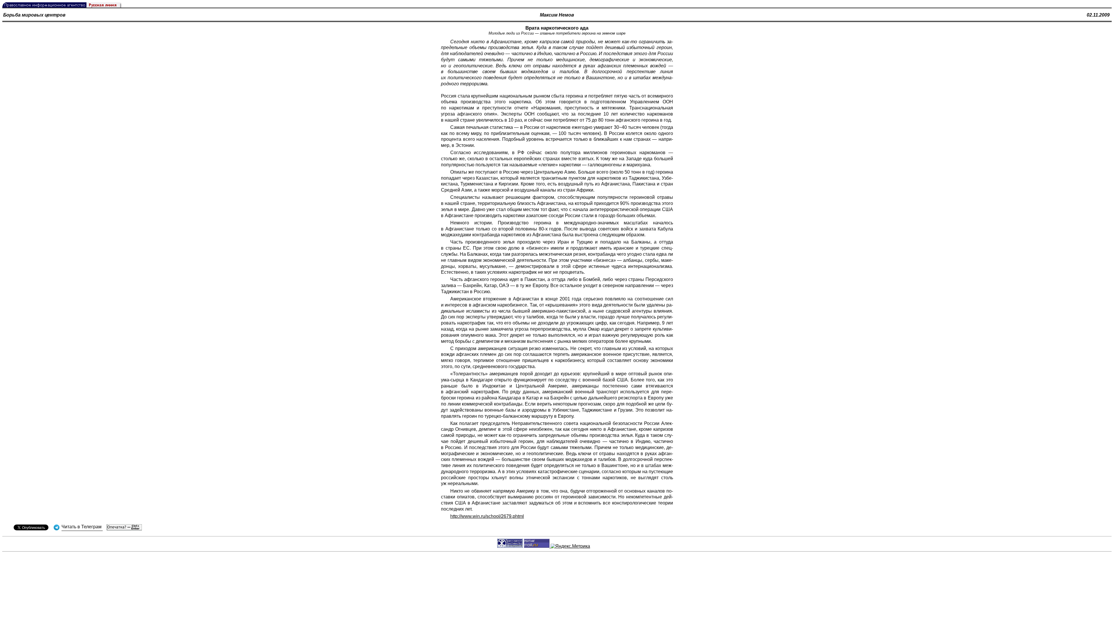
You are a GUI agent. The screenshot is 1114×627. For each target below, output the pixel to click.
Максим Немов (557, 14)
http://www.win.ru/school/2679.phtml (487, 516)
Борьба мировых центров (34, 14)
